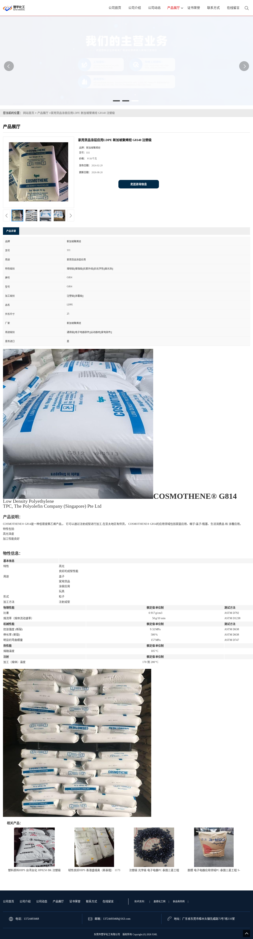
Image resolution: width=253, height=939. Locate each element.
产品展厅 (42, 112)
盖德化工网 (159, 901)
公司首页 (8, 901)
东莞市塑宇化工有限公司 (107, 934)
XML (154, 934)
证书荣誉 (74, 901)
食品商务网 (179, 901)
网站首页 (28, 112)
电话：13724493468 (27, 918)
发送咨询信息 (138, 184)
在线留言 (108, 901)
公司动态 (41, 901)
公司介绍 (25, 901)
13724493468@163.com (116, 918)
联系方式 (91, 901)
